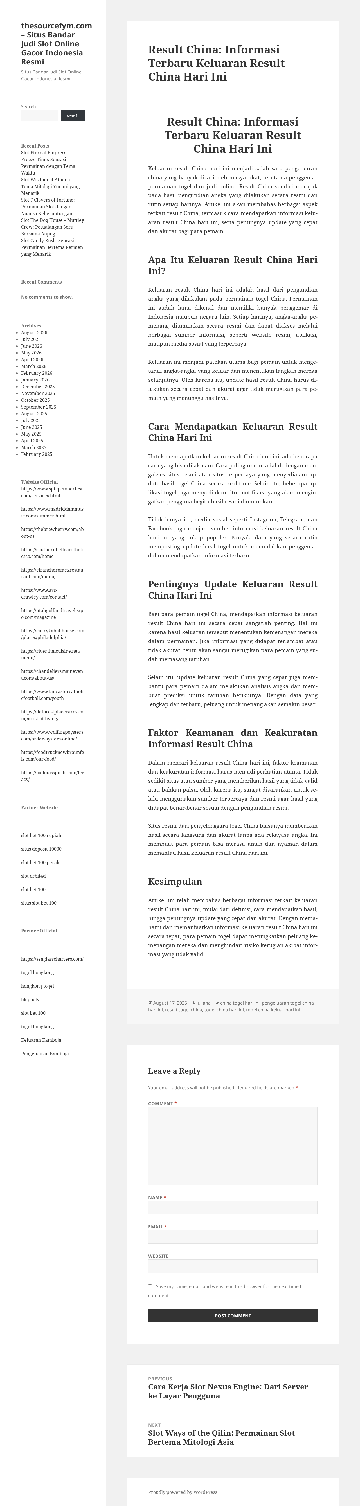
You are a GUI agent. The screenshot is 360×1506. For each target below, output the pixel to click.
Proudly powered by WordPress (182, 1492)
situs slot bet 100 (39, 903)
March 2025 (33, 447)
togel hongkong (37, 972)
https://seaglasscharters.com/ (52, 959)
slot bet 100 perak (40, 862)
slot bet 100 (33, 889)
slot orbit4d (33, 876)
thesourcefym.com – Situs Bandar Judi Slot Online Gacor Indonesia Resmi (56, 43)
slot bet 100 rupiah (41, 835)
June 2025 (31, 427)
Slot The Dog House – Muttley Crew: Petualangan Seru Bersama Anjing (52, 227)
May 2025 (31, 434)
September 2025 (38, 407)
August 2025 (34, 413)
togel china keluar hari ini (273, 1010)
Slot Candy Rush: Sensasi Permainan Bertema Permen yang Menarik (52, 247)
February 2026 (36, 373)
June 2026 (31, 346)
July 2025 (31, 420)
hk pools (30, 999)
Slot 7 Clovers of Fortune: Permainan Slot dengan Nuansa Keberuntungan (48, 207)
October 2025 (35, 400)
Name (157, 1197)
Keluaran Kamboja (41, 1040)
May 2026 (31, 353)
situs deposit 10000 (41, 849)
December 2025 (38, 386)
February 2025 (36, 454)
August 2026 (34, 332)
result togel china (183, 1010)
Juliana (204, 1003)
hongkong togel (37, 986)
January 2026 (35, 380)
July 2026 (31, 339)
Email (157, 1227)
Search (28, 107)
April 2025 (32, 441)
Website (158, 1256)
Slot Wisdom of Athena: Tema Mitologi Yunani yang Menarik (50, 186)
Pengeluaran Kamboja (45, 1053)
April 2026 (32, 359)
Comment (162, 1103)
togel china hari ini (224, 1010)
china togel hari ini (240, 1003)
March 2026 (33, 366)
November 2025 (38, 393)
